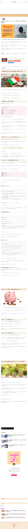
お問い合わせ (8, 522)
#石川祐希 (15, 226)
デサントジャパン (5, 172)
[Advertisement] (14, 9)
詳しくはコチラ (14, 475)
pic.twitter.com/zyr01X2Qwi (5, 197)
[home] (14, 473)
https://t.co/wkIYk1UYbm (11, 191)
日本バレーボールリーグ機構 (14, 121)
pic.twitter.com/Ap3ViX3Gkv (20, 226)
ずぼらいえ (14, 2)
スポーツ (7, 14)
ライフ (21, 14)
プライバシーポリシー (13, 522)
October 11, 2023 (14, 254)
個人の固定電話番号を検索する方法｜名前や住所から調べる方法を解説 (15, 517)
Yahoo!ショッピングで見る (10, 62)
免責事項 (16, 522)
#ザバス (13, 226)
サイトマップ (19, 522)
